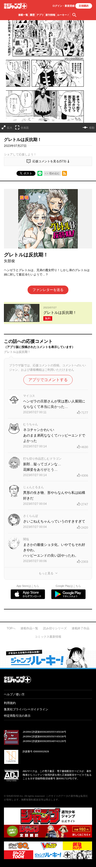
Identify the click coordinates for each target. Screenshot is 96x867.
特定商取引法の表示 (17, 715)
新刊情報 (50, 15)
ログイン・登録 (63, 5)
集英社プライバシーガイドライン (26, 709)
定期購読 (84, 5)
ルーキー (63, 15)
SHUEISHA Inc (14, 796)
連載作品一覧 (29, 628)
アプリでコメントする (48, 380)
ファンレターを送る (48, 290)
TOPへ (11, 628)
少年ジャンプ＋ (15, 6)
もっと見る (46, 573)
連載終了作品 (80, 628)
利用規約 (10, 703)
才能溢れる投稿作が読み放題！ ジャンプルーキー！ (48, 657)
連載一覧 (23, 15)
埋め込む (54, 173)
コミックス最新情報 (48, 636)
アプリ (40, 15)
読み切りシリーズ (55, 628)
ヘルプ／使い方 (14, 694)
